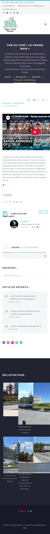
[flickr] (12, 343)
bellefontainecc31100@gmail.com (32, 6)
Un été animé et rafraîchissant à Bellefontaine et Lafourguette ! (23, 297)
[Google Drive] (17, 13)
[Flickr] (10, 13)
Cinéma (7, 195)
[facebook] (3, 343)
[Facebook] (3, 13)
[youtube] (8, 343)
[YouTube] (7, 13)
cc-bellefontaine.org (9, 9)
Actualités (6, 103)
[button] (40, 212)
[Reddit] (21, 202)
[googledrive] (21, 343)
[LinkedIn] (17, 202)
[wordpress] (16, 343)
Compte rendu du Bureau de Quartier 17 (25, 326)
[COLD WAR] (15, 224)
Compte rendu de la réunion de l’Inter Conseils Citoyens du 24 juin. (25, 312)
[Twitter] (7, 202)
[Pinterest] (11, 202)
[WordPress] (14, 13)
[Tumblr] (14, 202)
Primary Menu (45, 24)
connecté (19, 252)
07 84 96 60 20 (9, 6)
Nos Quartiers (18, 103)
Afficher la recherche (45, 256)
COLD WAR (24, 221)
